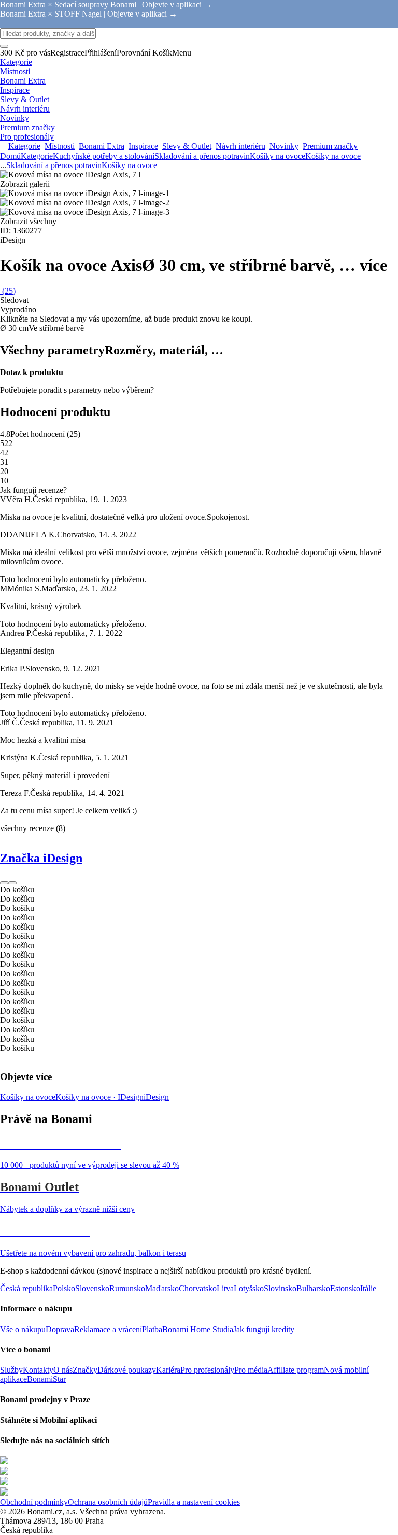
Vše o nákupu (23, 1329)
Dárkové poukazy (126, 1369)
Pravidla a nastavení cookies (194, 1502)
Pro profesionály (207, 1369)
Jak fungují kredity (263, 1329)
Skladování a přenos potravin (202, 155)
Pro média (250, 1369)
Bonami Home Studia (197, 1329)
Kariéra (168, 1369)
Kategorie (37, 155)
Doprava (60, 1329)
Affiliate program (295, 1369)
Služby (11, 1369)
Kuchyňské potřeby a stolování (103, 155)
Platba (152, 1329)
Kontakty (38, 1369)
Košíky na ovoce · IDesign (99, 1097)
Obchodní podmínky (34, 1502)
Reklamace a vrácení (108, 1329)
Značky (85, 1369)
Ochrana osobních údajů (108, 1502)
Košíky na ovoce (333, 155)
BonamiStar (46, 1379)
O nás (63, 1369)
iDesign (156, 1097)
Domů (10, 155)
